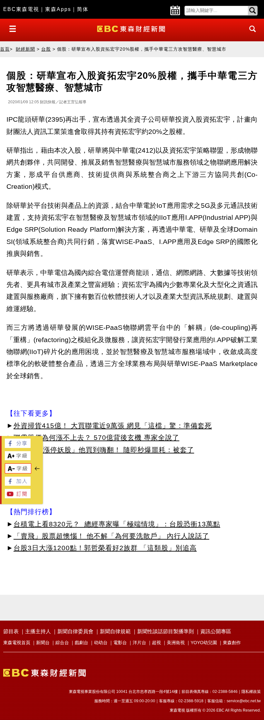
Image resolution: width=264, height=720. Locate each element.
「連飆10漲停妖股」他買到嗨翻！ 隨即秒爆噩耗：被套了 (104, 449)
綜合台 (62, 642)
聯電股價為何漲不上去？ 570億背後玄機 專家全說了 (96, 437)
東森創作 (232, 642)
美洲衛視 (176, 642)
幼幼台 (101, 642)
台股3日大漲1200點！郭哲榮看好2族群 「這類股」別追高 (105, 548)
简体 (83, 9)
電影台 (120, 642)
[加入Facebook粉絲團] (18, 484)
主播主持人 (38, 631)
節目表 (11, 631)
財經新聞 (25, 49)
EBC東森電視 (21, 9)
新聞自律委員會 (75, 631)
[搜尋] (251, 34)
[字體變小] (18, 471)
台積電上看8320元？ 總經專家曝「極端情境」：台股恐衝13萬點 (117, 524)
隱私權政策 (251, 691)
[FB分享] (18, 446)
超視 (156, 642)
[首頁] (132, 28)
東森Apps (58, 9)
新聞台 (43, 642)
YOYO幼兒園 (204, 642)
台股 (46, 49)
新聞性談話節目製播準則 (165, 631)
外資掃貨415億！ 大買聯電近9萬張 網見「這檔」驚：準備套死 (113, 425)
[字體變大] (18, 458)
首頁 (5, 49)
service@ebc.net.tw (244, 701)
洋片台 (139, 642)
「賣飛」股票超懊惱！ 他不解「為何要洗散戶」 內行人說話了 (111, 536)
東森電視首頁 (16, 642)
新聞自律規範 (115, 631)
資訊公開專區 (215, 631)
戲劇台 (81, 642)
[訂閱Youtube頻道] (18, 496)
